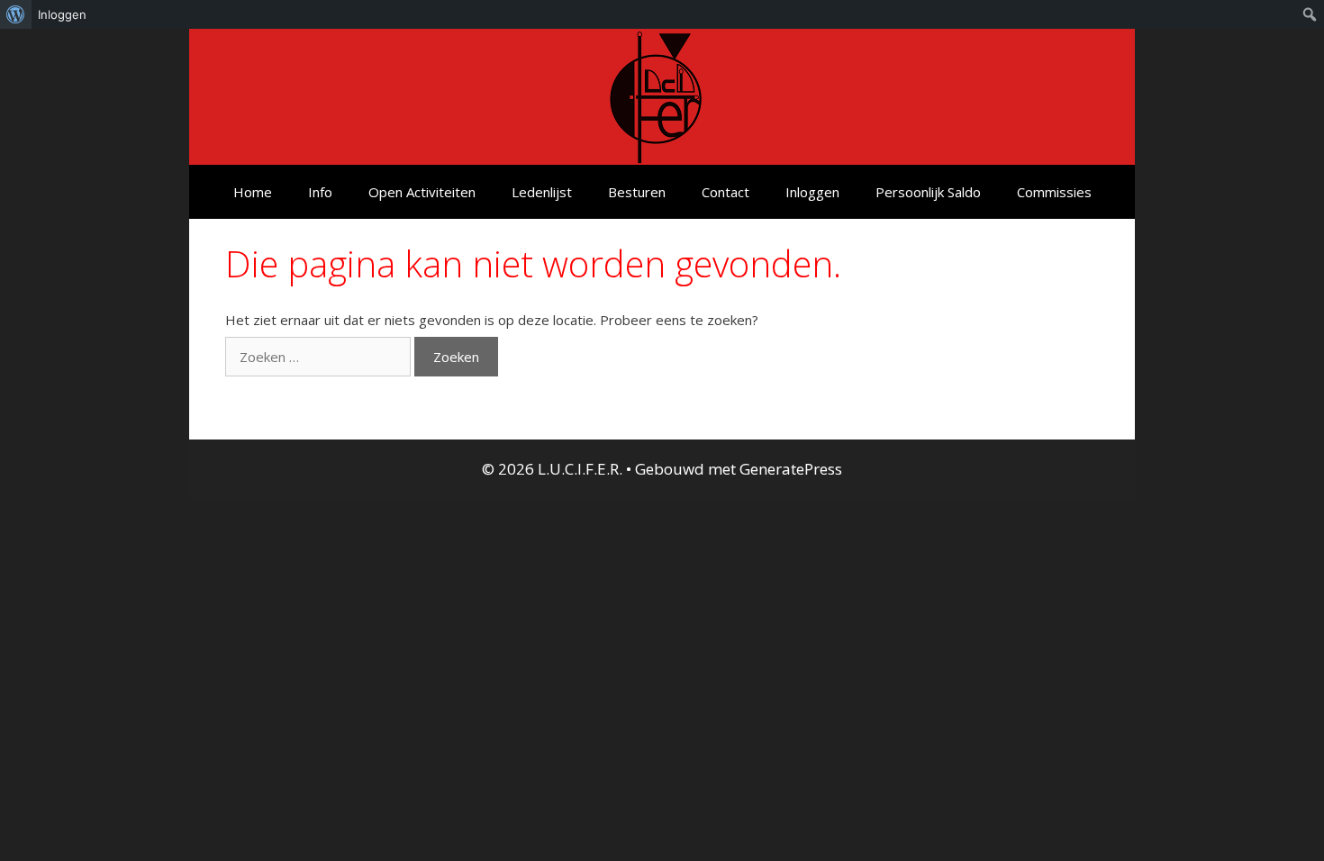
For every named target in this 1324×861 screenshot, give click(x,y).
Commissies (1054, 192)
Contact (725, 192)
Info (320, 192)
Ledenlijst (542, 192)
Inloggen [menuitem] (62, 14)
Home (252, 192)
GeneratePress (790, 468)
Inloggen (812, 192)
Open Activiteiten (422, 192)
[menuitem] (16, 14)
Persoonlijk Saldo (928, 192)
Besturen (637, 192)
